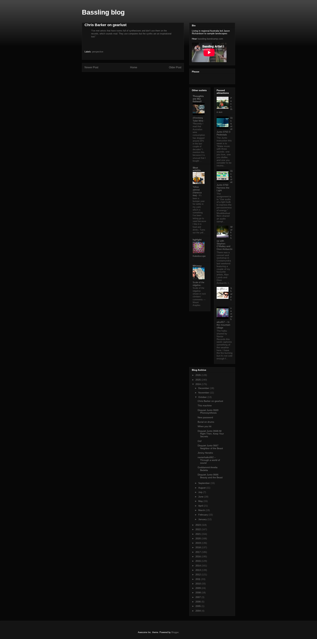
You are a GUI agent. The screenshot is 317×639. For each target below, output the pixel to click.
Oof (199, 441)
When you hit (204, 426)
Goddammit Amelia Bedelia (207, 468)
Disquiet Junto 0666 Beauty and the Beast (210, 476)
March (202, 510)
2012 (198, 574)
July (200, 492)
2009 (198, 588)
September (204, 483)
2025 (198, 379)
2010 (198, 583)
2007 (198, 597)
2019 (198, 543)
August (202, 487)
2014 (198, 565)
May (200, 501)
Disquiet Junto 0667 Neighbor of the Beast (210, 447)
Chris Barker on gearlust (210, 401)
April (201, 505)
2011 (198, 579)
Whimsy (197, 265)
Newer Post (91, 67)
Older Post (175, 67)
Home (133, 67)
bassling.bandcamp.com (210, 38)
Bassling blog (103, 12)
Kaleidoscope (199, 256)
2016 (198, 556)
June (201, 496)
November (204, 392)
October (202, 397)
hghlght (197, 239)
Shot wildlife (197, 169)
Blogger (174, 632)
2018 (198, 547)
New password (205, 417)
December (204, 388)
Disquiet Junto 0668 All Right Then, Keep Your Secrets (211, 434)
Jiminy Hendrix (205, 452)
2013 (198, 570)
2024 (198, 384)
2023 (198, 525)
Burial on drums (206, 422)
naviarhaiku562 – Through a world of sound (209, 460)
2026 (198, 375)
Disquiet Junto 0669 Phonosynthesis (208, 411)
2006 (198, 601)
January (202, 519)
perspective (97, 51)
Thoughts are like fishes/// (198, 99)
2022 (198, 529)
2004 (198, 610)
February (203, 514)
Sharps (231, 294)
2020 (198, 538)
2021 (198, 534)
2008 (198, 592)
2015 (198, 561)
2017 (198, 552)
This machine (205, 405)
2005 (198, 606)
